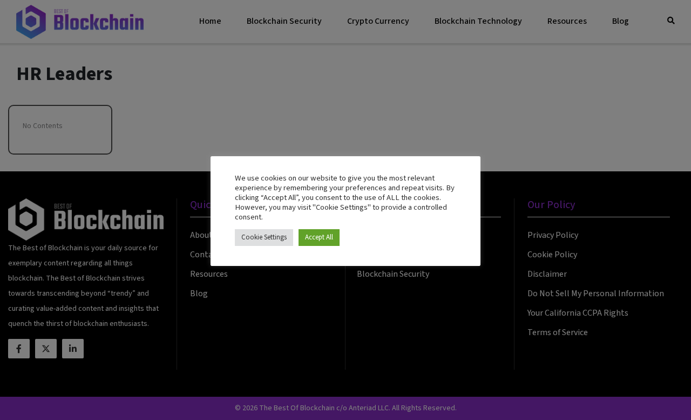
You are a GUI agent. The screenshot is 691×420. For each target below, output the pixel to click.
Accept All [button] (319, 237)
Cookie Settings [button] (264, 237)
